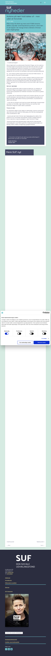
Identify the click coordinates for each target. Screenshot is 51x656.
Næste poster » (40, 541)
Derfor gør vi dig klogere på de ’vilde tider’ (21, 413)
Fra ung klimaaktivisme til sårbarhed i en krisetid (23, 374)
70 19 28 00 (9, 574)
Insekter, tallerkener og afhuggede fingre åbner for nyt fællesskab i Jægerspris (25, 221)
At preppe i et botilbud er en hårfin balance (21, 260)
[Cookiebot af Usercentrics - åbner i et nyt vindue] (43, 313)
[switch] (19, 334)
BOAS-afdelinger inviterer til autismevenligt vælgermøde (25, 182)
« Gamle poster (10, 541)
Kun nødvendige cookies (25, 342)
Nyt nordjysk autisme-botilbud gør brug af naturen (24, 530)
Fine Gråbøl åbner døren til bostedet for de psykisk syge (25, 298)
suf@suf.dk (10, 572)
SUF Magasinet (9, 591)
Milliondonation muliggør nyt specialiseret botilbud (23, 492)
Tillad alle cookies (41, 342)
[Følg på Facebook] (6, 649)
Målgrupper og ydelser (11, 583)
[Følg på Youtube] (11, 649)
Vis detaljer (44, 338)
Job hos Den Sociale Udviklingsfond (14, 632)
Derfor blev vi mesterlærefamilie (18, 454)
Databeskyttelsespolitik (11, 639)
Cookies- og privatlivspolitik (12, 642)
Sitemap (7, 587)
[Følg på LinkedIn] (9, 649)
